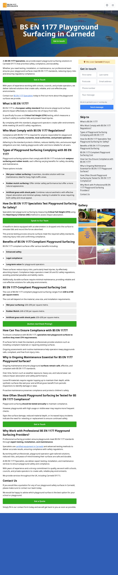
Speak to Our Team (39, 220)
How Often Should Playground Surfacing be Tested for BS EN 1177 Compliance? (95, 178)
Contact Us (85, 194)
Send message (96, 107)
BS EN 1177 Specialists (23, 95)
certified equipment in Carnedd (29, 446)
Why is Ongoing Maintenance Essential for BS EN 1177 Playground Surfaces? (96, 168)
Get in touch (59, 41)
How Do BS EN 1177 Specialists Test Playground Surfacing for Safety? (95, 140)
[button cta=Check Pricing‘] (39, 324)
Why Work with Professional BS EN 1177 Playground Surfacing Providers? (95, 187)
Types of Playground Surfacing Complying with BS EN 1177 (93, 133)
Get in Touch (39, 79)
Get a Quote (39, 501)
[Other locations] (107, 5)
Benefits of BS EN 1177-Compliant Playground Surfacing (94, 147)
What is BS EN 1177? (89, 121)
